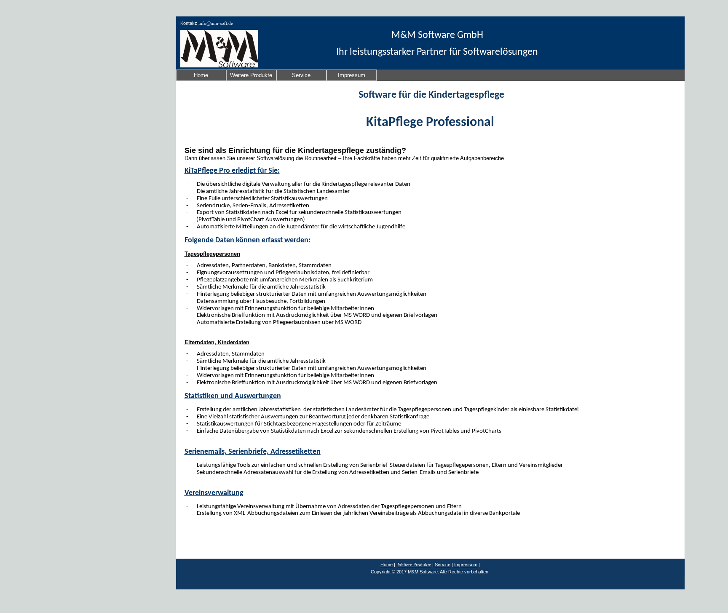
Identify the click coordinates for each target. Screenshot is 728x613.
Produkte (422, 564)
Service (301, 75)
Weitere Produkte (251, 75)
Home (201, 75)
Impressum (351, 75)
